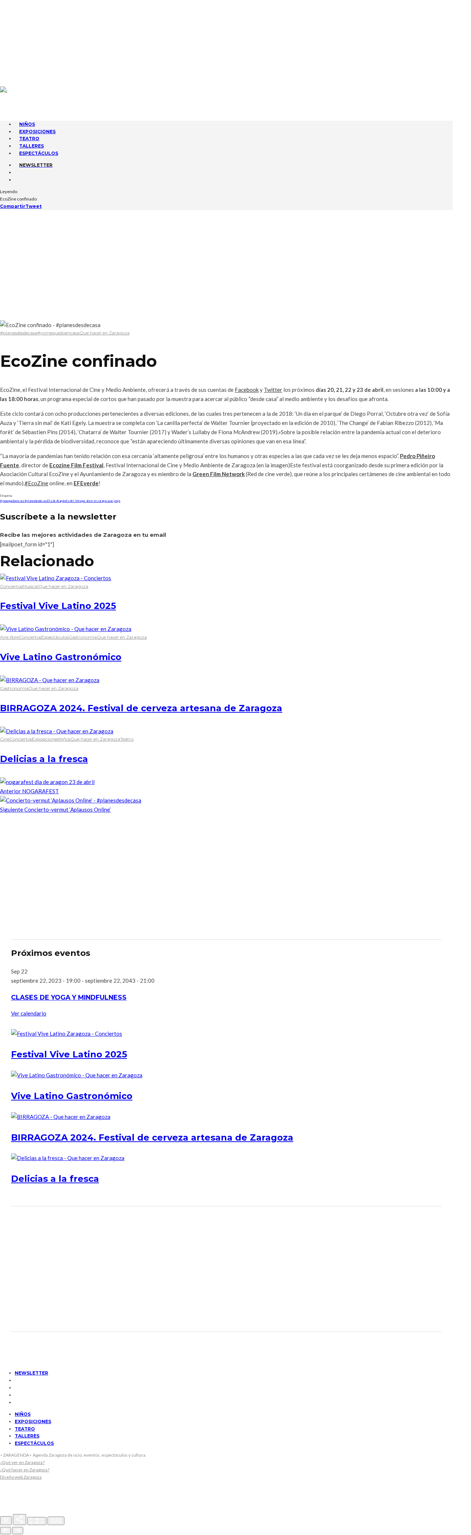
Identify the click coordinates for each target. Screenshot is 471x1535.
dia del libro (73, 501)
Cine (5, 739)
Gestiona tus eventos (46, 21)
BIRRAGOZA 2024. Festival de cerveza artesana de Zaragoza (141, 708)
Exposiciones (45, 739)
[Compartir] (19, 1519)
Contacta (30, 7)
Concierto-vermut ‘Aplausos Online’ (55, 809)
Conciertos (11, 586)
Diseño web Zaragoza (21, 1477)
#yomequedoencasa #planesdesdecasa (23, 501)
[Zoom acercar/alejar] (55, 1521)
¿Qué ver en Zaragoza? (22, 1462)
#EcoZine (36, 483)
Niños (64, 739)
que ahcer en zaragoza (95, 501)
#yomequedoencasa (58, 333)
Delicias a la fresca (44, 759)
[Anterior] (5, 1530)
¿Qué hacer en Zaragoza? (24, 1469)
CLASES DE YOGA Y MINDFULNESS (69, 997)
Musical (30, 586)
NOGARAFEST (29, 791)
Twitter (273, 389)
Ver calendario (28, 1013)
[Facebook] (17, 38)
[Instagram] (17, 54)
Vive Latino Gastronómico (60, 657)
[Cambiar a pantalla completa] (36, 1521)
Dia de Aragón (56, 501)
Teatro (127, 739)
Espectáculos (38, 153)
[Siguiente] (17, 1530)
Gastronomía (82, 637)
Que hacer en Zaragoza (104, 333)
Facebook (247, 389)
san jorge (114, 501)
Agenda (26, 14)
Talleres (27, 1436)
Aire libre (9, 637)
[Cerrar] (6, 1520)
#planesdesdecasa (18, 333)
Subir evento (34, 27)
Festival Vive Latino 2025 (58, 605)
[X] (17, 46)
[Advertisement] (235, 265)
